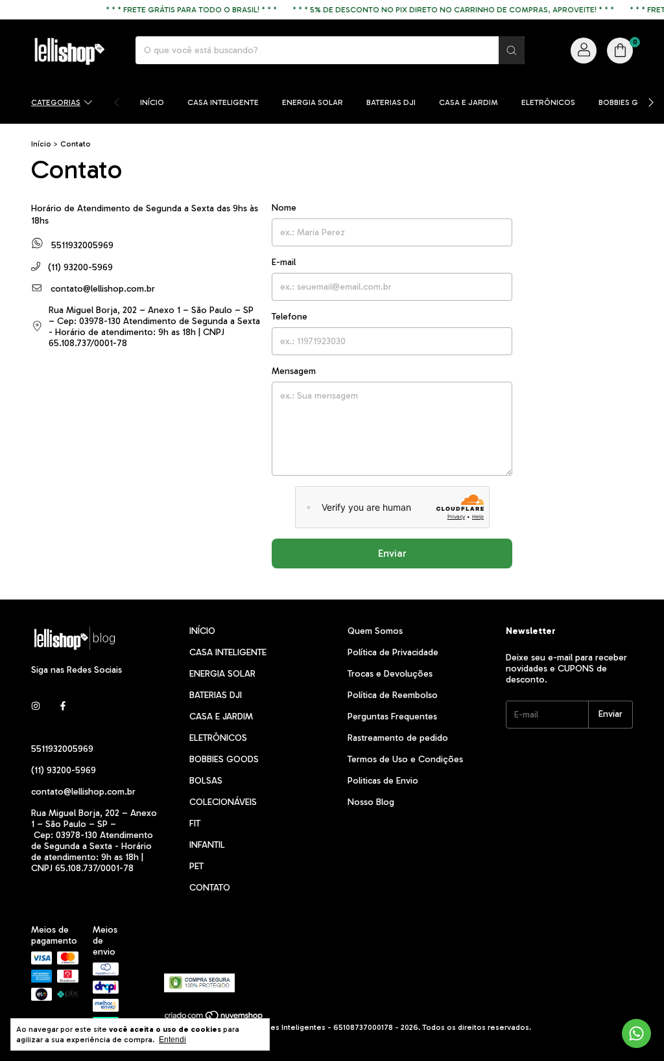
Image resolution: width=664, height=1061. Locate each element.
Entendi (172, 1039)
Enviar (392, 553)
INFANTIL (207, 844)
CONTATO (209, 887)
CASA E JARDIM (468, 102)
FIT (194, 823)
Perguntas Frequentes (392, 716)
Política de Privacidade (393, 652)
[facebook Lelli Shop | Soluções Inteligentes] (62, 706)
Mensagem (294, 371)
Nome (284, 207)
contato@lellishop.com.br (103, 288)
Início (41, 143)
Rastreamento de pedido (398, 737)
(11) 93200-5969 (79, 267)
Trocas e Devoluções (390, 673)
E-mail (284, 262)
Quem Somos (375, 630)
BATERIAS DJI (391, 102)
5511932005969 (81, 245)
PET (196, 866)
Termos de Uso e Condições (405, 759)
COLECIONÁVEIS (223, 802)
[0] (620, 51)
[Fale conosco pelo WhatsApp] (636, 1033)
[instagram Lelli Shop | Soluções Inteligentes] (35, 706)
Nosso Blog (371, 802)
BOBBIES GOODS (630, 102)
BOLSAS (205, 780)
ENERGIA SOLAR (312, 102)
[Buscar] (512, 50)
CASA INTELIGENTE (223, 102)
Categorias (55, 102)
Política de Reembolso (393, 695)
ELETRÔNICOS (548, 102)
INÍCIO (152, 102)
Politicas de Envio (383, 780)
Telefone (289, 316)
